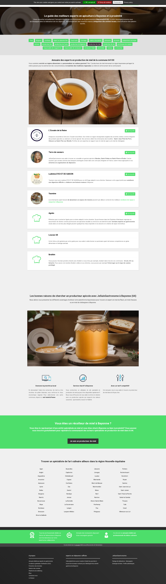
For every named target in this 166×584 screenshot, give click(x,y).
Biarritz (41, 497)
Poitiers (124, 469)
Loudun (97, 476)
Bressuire (41, 511)
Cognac (69, 479)
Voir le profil (130, 131)
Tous (31, 40)
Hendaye (69, 494)
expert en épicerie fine (61, 40)
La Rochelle (69, 501)
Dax (69, 486)
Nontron (96, 497)
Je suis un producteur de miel (83, 441)
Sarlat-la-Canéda (125, 497)
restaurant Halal (89, 48)
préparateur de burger (129, 40)
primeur (37, 44)
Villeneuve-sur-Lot (124, 511)
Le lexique (31, 578)
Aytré (41, 486)
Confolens (69, 483)
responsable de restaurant (73, 48)
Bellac (41, 490)
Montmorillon (97, 486)
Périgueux (97, 511)
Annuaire (31, 561)
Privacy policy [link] (128, 2)
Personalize (118, 2)
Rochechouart (124, 472)
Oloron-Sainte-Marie (97, 501)
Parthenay (97, 504)
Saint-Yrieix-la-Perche (125, 494)
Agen (41, 469)
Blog (30, 573)
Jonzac (69, 497)
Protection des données (35, 566)
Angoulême (41, 476)
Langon (69, 508)
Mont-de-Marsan (97, 483)
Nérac (97, 490)
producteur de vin (109, 44)
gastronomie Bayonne (72, 566)
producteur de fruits (61, 44)
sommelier (101, 48)
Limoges (97, 472)
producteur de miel (94, 44)
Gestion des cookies (34, 568)
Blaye (41, 504)
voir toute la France (49, 397)
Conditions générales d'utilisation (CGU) (40, 563)
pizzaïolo (117, 40)
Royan (125, 479)
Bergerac (41, 494)
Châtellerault (69, 476)
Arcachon (41, 479)
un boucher (118, 48)
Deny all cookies (105, 2)
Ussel (125, 508)
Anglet (41, 472)
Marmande (97, 479)
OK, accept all (90, 2)
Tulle (124, 504)
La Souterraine (69, 504)
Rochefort (125, 476)
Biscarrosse (41, 501)
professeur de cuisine (125, 44)
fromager (84, 40)
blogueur (38, 40)
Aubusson (41, 483)
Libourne (97, 469)
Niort (96, 494)
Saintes (124, 483)
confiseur (47, 40)
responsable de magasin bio (52, 48)
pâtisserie (108, 40)
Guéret (69, 490)
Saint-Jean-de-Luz (125, 486)
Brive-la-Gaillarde (41, 515)
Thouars (124, 501)
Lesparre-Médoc (69, 511)
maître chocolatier (95, 40)
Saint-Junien (125, 490)
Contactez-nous (33, 575)
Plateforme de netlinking (35, 570)
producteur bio (47, 44)
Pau (97, 508)
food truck (74, 40)
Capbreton (69, 472)
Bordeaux (41, 508)
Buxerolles (69, 469)
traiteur (109, 48)
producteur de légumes (78, 44)
